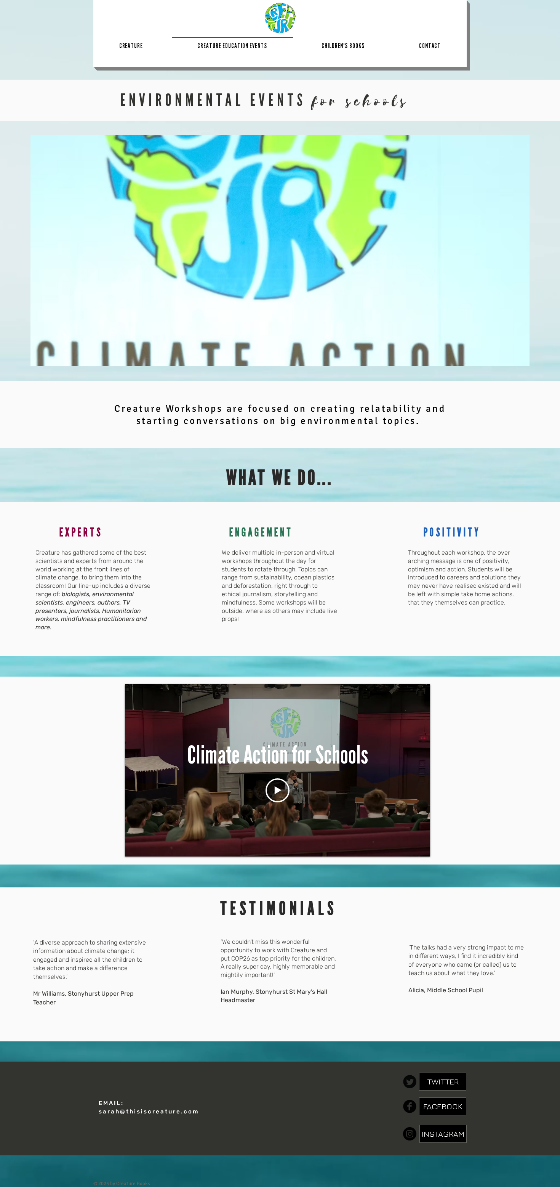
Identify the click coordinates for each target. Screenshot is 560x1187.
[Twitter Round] (409, 1081)
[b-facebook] (409, 1106)
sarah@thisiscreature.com (149, 1111)
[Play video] (278, 790)
